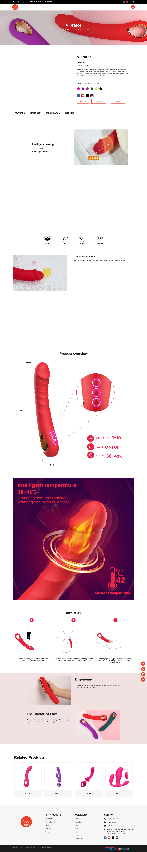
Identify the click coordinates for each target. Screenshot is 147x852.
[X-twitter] (131, 2)
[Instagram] (134, 2)
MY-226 (89, 794)
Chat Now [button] (83, 101)
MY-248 (28, 794)
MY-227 (58, 794)
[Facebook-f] (105, 837)
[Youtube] (127, 2)
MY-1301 (119, 794)
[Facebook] (124, 2)
